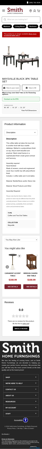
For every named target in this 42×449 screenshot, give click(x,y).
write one (26, 323)
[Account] (34, 11)
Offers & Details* (29, 428)
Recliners (33, 26)
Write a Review (21, 329)
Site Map (20, 428)
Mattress (7, 26)
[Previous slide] (7, 267)
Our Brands (6, 434)
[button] (3, 11)
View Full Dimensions (29, 110)
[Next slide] (34, 267)
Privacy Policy (11, 428)
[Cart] (38, 11)
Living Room (20, 26)
